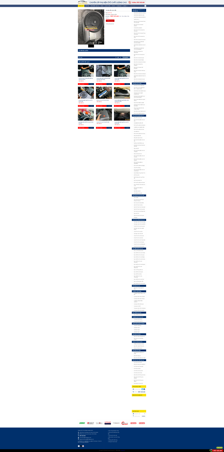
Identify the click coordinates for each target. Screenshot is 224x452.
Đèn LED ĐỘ (136, 148)
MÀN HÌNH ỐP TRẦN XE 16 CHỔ (139, 353)
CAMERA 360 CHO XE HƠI (138, 317)
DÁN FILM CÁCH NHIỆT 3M (139, 85)
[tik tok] (81, 446)
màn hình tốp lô (137, 355)
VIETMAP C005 (137, 327)
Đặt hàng (110, 20)
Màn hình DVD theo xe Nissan (138, 381)
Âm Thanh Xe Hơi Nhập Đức (139, 211)
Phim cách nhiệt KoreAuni (139, 113)
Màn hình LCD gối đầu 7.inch (138, 339)
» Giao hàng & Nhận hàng (113, 430)
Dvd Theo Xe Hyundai (138, 370)
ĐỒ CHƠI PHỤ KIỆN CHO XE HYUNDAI (139, 151)
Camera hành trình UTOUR (139, 296)
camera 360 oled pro (138, 321)
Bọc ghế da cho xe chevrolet (138, 276)
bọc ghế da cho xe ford (139, 279)
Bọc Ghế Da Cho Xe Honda (139, 259)
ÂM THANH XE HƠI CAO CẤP (138, 195)
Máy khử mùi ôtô (137, 135)
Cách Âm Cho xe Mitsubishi (139, 244)
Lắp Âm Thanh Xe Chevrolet (139, 207)
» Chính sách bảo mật (112, 435)
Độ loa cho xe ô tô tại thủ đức (103, 100)
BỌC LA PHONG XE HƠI (138, 250)
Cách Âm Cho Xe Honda (139, 246)
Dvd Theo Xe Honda (138, 372)
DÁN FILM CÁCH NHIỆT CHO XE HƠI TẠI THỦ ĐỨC (139, 97)
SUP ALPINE (136, 197)
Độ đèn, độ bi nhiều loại (139, 143)
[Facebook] (79, 446)
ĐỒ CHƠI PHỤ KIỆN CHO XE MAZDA (139, 159)
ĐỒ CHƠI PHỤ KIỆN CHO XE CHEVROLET (139, 170)
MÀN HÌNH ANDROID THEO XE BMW (140, 76)
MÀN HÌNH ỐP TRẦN (136, 350)
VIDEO (102, 5)
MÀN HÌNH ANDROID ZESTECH (140, 17)
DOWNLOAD (119, 5)
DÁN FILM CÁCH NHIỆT (137, 83)
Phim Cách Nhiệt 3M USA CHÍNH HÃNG (139, 108)
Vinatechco (123, 450)
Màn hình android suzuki (139, 57)
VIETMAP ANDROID (137, 325)
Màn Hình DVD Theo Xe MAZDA (138, 377)
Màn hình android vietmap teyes (139, 71)
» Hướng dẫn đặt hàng (112, 439)
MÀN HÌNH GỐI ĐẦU (137, 334)
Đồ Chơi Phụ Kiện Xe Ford (139, 129)
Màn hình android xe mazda (140, 73)
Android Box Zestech (138, 27)
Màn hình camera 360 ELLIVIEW (138, 68)
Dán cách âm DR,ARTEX (139, 202)
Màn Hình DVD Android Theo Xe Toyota (139, 34)
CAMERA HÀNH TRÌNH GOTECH (138, 301)
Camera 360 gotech (138, 319)
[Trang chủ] (83, 2)
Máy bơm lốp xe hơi (138, 137)
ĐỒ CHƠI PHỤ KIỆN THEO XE (138, 115)
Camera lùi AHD (137, 306)
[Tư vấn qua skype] (142, 389)
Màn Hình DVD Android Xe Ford (139, 37)
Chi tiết (91, 84)
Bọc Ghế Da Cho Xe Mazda (139, 264)
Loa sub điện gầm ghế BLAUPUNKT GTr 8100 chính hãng (103, 79)
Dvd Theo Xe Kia (137, 368)
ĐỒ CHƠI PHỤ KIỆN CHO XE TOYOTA (139, 156)
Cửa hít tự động (137, 167)
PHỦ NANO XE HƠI (136, 285)
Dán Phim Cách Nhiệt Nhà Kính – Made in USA (139, 88)
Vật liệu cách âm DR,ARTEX (139, 224)
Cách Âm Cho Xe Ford (138, 237)
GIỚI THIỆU (87, 5)
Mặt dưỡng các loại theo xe (139, 178)
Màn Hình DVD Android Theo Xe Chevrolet (139, 22)
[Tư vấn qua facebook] (144, 389)
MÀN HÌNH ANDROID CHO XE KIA (139, 45)
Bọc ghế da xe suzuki (138, 271)
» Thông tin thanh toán (112, 441)
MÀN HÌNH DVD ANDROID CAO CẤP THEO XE (139, 10)
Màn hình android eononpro (139, 39)
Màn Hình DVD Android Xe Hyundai (139, 30)
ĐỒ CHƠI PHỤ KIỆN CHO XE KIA (139, 140)
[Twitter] (118, 57)
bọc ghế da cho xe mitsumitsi (138, 267)
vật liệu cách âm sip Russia (139, 221)
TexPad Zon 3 (136, 19)
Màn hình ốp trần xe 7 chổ (139, 357)
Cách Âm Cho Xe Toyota (139, 235)
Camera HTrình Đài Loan (139, 303)
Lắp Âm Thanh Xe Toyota (139, 215)
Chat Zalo (219, 447)
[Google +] (120, 57)
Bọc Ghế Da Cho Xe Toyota (139, 283)
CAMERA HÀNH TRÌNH (137, 291)
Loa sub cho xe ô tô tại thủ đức (103, 122)
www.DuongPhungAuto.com (85, 437)
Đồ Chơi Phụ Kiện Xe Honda (139, 133)
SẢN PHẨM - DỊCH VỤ (95, 5)
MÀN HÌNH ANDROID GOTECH (140, 12)
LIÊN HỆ (124, 5)
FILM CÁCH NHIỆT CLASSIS (139, 102)
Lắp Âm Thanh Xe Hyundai (139, 209)
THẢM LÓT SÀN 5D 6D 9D (137, 341)
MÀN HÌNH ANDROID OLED (139, 15)
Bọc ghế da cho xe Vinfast (139, 252)
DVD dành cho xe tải (138, 383)
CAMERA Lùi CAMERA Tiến (139, 127)
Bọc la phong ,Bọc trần (138, 281)
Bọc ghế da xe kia (138, 273)
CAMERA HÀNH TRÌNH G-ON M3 (139, 294)
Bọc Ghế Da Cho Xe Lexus (139, 254)
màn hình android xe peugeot (138, 64)
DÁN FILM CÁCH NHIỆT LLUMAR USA (138, 93)
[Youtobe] (83, 446)
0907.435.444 (217, 450)
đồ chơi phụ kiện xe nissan (139, 165)
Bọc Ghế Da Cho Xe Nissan (139, 256)
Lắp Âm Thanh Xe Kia (138, 204)
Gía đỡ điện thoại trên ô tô (139, 172)
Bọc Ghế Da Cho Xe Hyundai (138, 262)
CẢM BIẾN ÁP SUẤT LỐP (138, 123)
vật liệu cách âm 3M (138, 233)
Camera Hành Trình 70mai (139, 298)
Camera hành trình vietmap (139, 308)
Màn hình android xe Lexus (139, 81)
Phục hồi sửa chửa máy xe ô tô (139, 185)
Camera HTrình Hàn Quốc (139, 310)
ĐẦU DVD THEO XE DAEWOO (139, 364)
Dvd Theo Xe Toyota (138, 362)
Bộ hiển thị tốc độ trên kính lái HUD (139, 146)
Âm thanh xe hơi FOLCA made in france (139, 200)
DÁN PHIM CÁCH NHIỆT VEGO (140, 90)
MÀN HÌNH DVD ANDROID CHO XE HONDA (139, 42)
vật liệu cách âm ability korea (139, 229)
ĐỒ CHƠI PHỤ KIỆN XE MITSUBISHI (138, 163)
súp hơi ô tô (136, 213)
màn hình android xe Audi (139, 79)
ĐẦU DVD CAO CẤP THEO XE (138, 360)
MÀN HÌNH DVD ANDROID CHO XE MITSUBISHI (139, 49)
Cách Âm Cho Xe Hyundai (139, 226)
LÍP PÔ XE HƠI (136, 175)
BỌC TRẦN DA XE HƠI (137, 312)
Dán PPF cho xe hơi (138, 117)
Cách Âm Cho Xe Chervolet (139, 239)
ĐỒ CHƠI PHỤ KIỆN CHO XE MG (139, 120)
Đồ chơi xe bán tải (138, 180)
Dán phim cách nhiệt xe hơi (139, 111)
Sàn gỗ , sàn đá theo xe (139, 346)
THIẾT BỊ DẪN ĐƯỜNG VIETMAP (138, 323)
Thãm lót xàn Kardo (138, 348)
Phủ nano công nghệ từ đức (139, 288)
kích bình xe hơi (137, 191)
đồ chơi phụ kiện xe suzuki (139, 182)
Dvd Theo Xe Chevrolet (138, 366)
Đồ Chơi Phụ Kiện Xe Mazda (139, 125)
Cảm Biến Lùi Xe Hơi (138, 193)
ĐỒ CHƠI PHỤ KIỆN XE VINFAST (138, 188)
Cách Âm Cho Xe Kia (138, 231)
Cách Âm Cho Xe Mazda (139, 242)
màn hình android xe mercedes (138, 52)
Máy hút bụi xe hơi (138, 153)
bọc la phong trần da (138, 269)
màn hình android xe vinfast (139, 61)
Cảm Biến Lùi (136, 131)
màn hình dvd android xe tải (139, 55)
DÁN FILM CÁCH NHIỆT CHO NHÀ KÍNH (139, 105)
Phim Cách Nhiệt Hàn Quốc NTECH (139, 100)
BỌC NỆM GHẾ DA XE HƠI (138, 248)
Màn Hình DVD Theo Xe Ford (139, 374)
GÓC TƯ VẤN (107, 5)
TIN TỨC (113, 5)
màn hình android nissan (139, 59)
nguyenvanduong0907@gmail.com (87, 439)
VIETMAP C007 (137, 331)
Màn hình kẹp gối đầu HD (139, 336)
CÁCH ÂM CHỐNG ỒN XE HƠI (139, 219)
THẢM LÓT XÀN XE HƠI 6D (139, 343)
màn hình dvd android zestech (138, 25)
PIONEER (135, 217)
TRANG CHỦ (81, 5)
